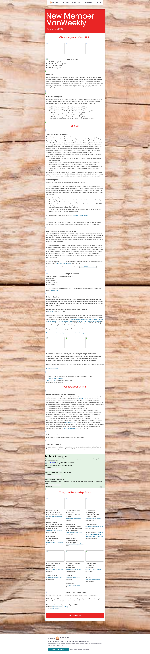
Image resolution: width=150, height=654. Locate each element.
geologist (69, 321)
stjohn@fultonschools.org (53, 577)
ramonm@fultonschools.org (54, 542)
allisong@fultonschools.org (93, 518)
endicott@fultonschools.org (74, 532)
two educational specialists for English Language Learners (86, 319)
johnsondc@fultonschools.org (74, 544)
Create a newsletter (58, 649)
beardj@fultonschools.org (73, 569)
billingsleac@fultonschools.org (94, 526)
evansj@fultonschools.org (80, 215)
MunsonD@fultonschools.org (94, 569)
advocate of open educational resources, (89, 321)
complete (68, 422)
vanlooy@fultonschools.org (54, 530)
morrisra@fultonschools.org (54, 569)
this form (74, 422)
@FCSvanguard (55, 609)
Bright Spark (83, 399)
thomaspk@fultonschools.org (94, 536)
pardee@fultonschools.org (73, 585)
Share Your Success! (52, 368)
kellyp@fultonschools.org (73, 577)
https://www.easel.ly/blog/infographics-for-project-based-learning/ (65, 333)
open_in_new (101, 487)
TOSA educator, (62, 321)
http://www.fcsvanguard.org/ (60, 607)
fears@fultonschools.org (93, 579)
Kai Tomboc (51, 311)
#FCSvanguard (75, 616)
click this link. (54, 290)
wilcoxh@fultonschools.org (54, 516)
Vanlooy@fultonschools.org (71, 428)
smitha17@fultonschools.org (64, 263)
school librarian (51, 321)
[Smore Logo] (54, 2)
